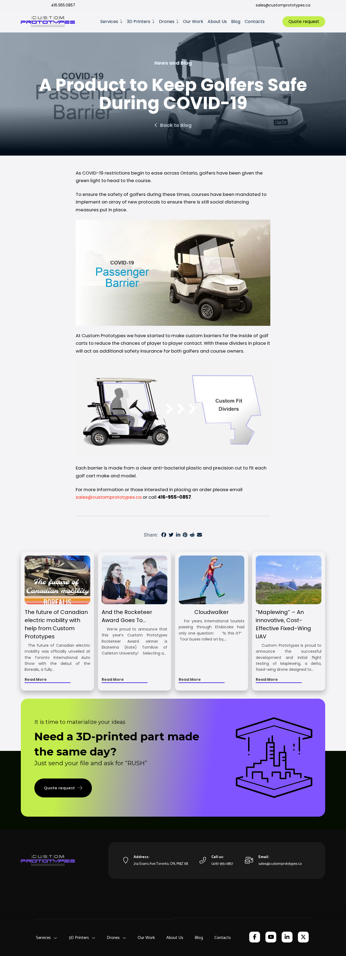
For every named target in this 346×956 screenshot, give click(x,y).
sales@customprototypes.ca (109, 497)
